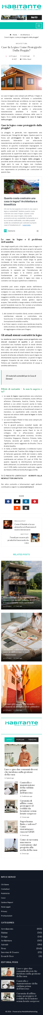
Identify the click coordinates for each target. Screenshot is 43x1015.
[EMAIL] (26, 508)
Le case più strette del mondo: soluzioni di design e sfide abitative (21, 705)
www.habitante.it (27, 487)
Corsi (3, 898)
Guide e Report (7, 902)
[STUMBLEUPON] (17, 508)
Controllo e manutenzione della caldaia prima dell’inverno (27, 787)
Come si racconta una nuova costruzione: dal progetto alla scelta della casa (29, 845)
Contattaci (5, 889)
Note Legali (5, 907)
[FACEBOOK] (8, 501)
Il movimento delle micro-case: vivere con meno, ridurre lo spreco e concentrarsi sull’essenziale (21, 600)
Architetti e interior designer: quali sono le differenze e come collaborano (21, 652)
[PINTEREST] (34, 501)
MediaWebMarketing (29, 1011)
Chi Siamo (5, 884)
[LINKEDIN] (26, 501)
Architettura (21, 43)
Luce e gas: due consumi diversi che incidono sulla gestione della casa (21, 772)
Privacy (4, 911)
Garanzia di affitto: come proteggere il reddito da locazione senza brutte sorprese (28, 807)
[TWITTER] (17, 501)
